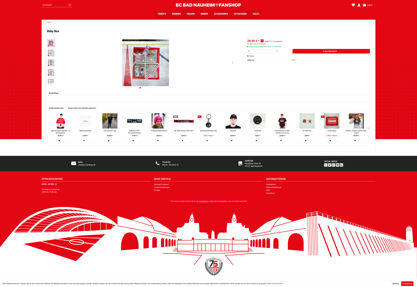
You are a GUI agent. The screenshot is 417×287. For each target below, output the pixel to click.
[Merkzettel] (353, 5)
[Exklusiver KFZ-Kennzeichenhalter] (134, 121)
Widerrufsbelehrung (273, 187)
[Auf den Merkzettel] (59, 140)
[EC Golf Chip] (307, 121)
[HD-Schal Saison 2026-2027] (184, 121)
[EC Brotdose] (331, 121)
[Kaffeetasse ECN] (85, 121)
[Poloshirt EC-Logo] (110, 121)
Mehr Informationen (274, 284)
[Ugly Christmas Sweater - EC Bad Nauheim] (60, 121)
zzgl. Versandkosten (260, 44)
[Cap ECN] (233, 121)
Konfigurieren (407, 283)
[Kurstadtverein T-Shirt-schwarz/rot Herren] (282, 121)
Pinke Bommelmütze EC (159, 131)
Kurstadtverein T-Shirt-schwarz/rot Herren (282, 132)
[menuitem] (57, 5)
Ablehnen (395, 283)
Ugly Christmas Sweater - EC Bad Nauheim (60, 132)
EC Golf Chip (307, 131)
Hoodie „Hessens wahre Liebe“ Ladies (356, 132)
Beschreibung (53, 93)
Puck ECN (257, 131)
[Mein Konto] (358, 5)
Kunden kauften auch (56, 108)
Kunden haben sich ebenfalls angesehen (82, 108)
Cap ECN (233, 131)
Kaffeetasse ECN (85, 131)
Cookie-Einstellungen (162, 187)
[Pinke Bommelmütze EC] (159, 121)
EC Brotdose (332, 131)
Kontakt (157, 190)
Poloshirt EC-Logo (110, 131)
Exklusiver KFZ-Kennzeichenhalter (134, 132)
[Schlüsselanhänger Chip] (208, 121)
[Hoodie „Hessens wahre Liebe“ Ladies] (356, 121)
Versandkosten (203, 201)
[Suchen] (70, 5)
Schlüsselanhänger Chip (208, 131)
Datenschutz (271, 184)
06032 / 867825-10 (49, 184)
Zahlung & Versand (161, 184)
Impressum (270, 193)
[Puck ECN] (257, 121)
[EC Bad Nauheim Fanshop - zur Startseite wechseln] (208, 5)
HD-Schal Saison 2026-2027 (184, 131)
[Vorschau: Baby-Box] (51, 43)
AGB (268, 190)
